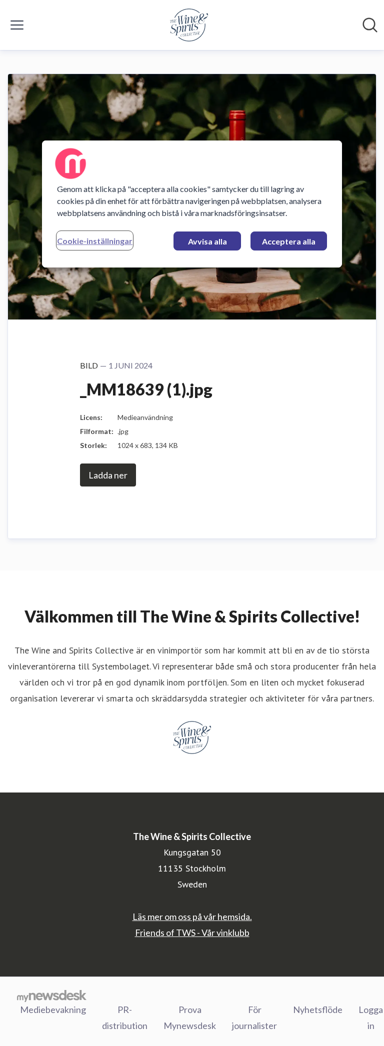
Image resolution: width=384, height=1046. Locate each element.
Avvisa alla (207, 241)
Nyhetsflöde (317, 1009)
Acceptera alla (289, 241)
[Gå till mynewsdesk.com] (52, 995)
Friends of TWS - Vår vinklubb (192, 932)
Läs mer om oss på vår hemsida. (192, 916)
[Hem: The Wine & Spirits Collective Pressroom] (189, 25)
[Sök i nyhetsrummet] (370, 25)
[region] (192, 204)
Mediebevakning (53, 1009)
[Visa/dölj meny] (17, 25)
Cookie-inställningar (94, 241)
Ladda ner (108, 475)
